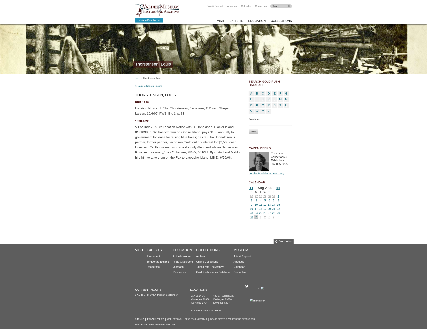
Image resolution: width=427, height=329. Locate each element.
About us (232, 6)
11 (260, 204)
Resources (153, 266)
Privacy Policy (155, 319)
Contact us (261, 6)
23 (251, 213)
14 (273, 204)
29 (264, 196)
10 (256, 204)
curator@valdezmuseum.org (266, 173)
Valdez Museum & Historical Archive (157, 10)
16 (251, 208)
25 (260, 213)
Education (257, 21)
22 (278, 208)
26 (251, 196)
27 (256, 196)
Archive (200, 256)
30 (269, 196)
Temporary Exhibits (158, 261)
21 (273, 208)
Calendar (246, 6)
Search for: (254, 119)
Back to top (285, 241)
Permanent (153, 256)
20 (269, 208)
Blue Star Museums (196, 319)
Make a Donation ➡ (149, 20)
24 (256, 213)
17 (256, 208)
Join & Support (215, 6)
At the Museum (181, 256)
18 (260, 208)
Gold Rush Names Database (213, 272)
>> (278, 188)
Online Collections (207, 261)
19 (264, 208)
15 (278, 204)
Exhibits (236, 21)
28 (260, 196)
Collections (281, 21)
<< (251, 188)
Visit (221, 21)
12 (264, 204)
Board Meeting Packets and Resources (232, 319)
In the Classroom (183, 261)
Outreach (178, 266)
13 (269, 204)
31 (273, 196)
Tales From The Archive (210, 266)
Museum (241, 250)
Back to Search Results (149, 86)
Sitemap (139, 319)
